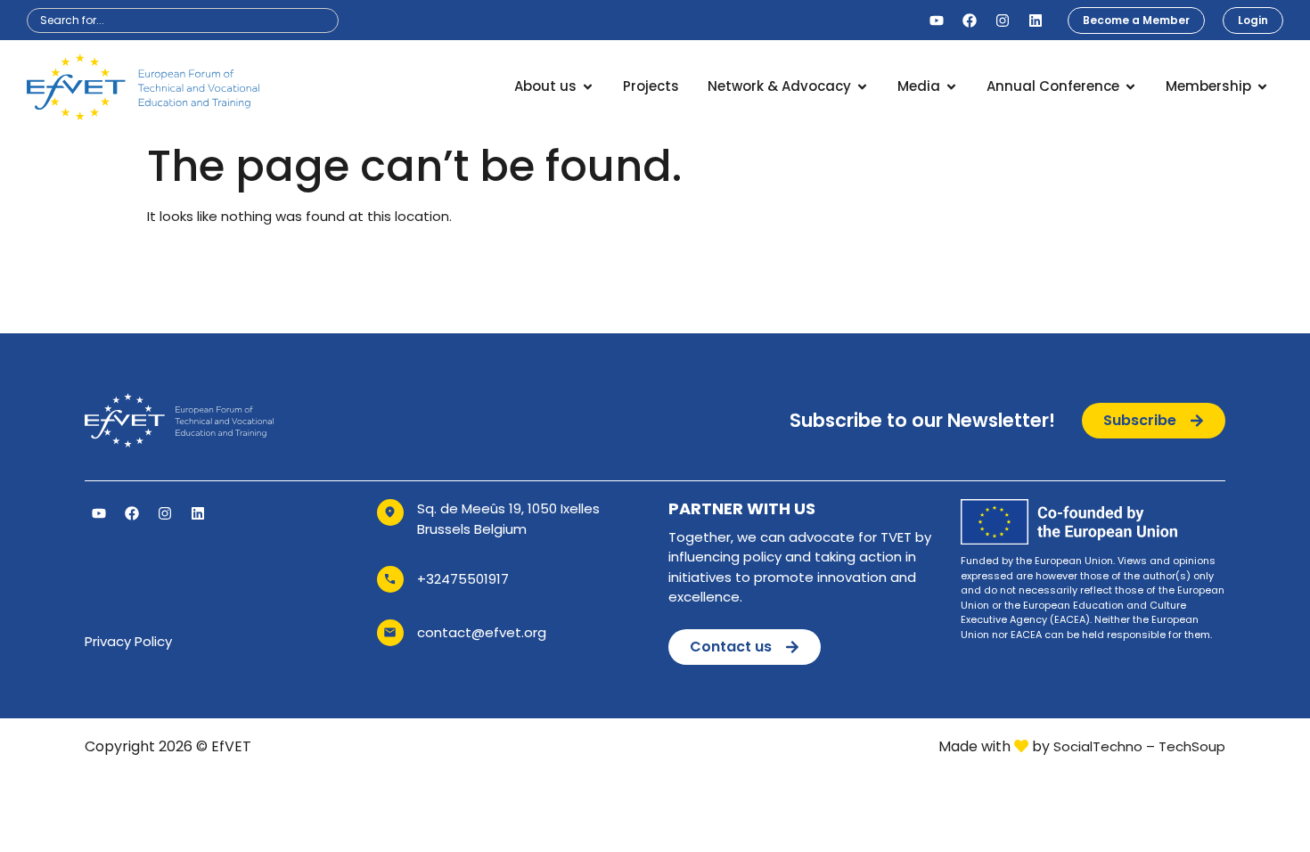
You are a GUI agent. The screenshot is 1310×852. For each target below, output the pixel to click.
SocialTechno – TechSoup (1139, 746)
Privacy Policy (128, 641)
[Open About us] (587, 87)
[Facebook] (969, 20)
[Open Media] (951, 87)
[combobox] (183, 20)
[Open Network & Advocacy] (862, 87)
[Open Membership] (1262, 87)
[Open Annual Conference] (1130, 87)
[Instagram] (1002, 20)
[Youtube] (936, 20)
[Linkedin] (1035, 20)
